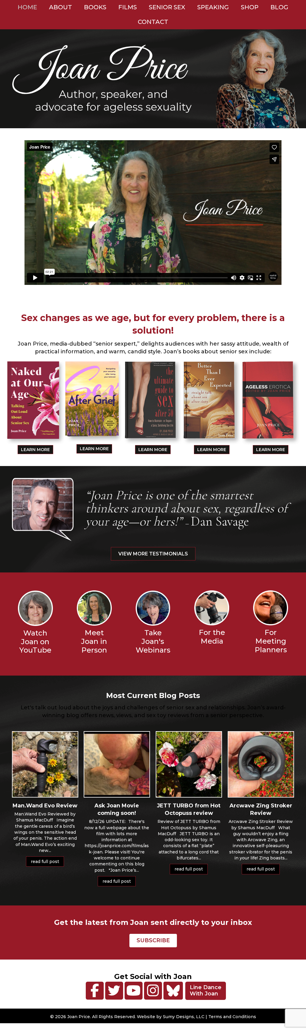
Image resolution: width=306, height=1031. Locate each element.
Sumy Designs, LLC (183, 1016)
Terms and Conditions (232, 1016)
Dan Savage (220, 521)
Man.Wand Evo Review (45, 805)
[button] (95, 991)
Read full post (47, 861)
